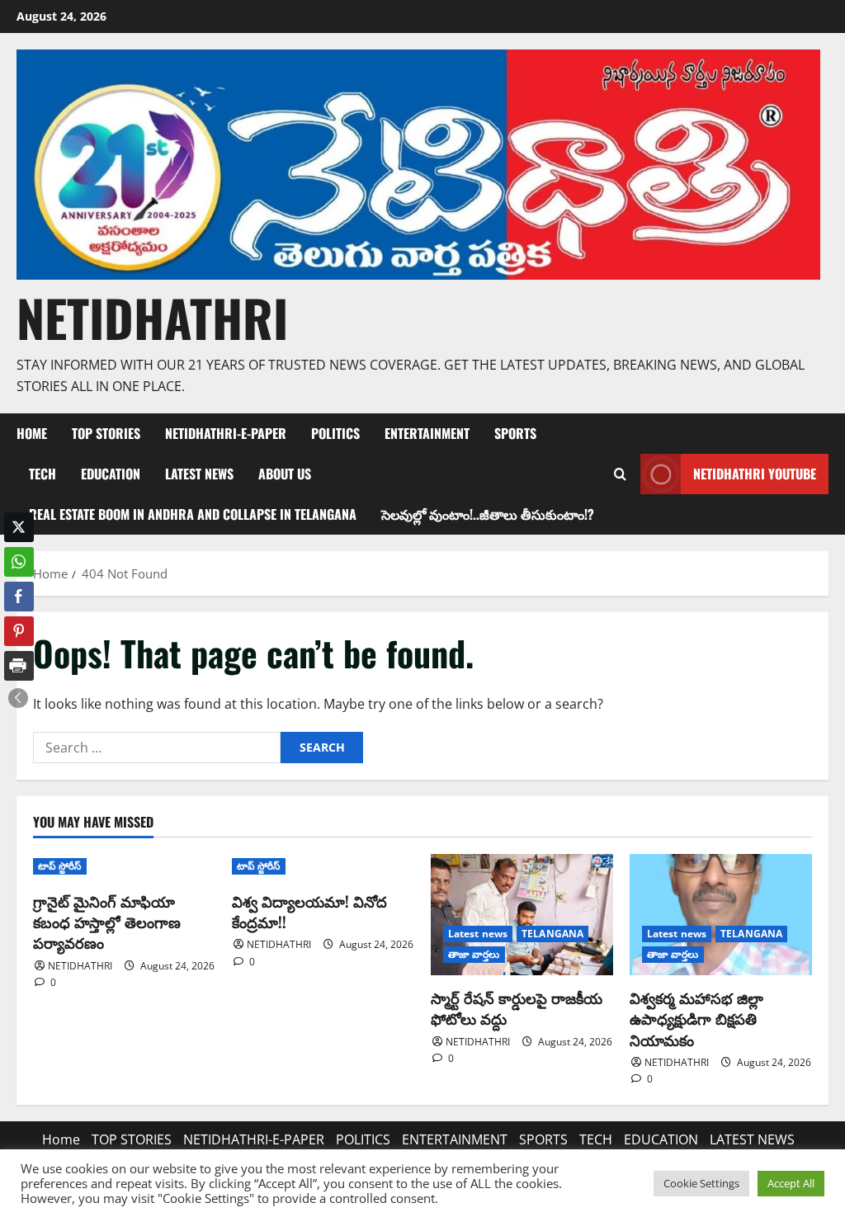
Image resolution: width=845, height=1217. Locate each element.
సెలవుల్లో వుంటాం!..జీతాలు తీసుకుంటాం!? (487, 514)
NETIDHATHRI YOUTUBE (754, 473)
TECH (42, 473)
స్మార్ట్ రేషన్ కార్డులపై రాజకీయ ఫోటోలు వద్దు (516, 1008)
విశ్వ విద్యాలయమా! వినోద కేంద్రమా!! (309, 911)
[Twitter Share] (19, 527)
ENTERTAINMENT (427, 433)
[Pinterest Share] (19, 631)
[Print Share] (19, 666)
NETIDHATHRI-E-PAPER (225, 433)
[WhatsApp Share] (19, 562)
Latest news (477, 934)
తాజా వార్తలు (474, 954)
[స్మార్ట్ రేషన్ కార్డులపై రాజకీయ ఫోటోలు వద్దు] (522, 914)
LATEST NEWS (199, 473)
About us (284, 473)
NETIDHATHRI (152, 317)
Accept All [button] (790, 1183)
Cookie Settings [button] (701, 1183)
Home (32, 433)
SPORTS (515, 433)
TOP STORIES (106, 433)
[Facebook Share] (19, 596)
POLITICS (335, 433)
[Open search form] (619, 474)
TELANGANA (552, 934)
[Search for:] (157, 747)
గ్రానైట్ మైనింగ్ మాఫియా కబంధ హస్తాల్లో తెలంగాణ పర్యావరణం (107, 921)
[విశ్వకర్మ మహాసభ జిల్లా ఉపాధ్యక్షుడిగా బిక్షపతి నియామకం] (721, 914)
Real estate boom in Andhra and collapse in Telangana (192, 514)
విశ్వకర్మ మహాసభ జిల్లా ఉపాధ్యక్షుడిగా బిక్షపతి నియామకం (696, 1018)
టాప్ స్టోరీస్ (60, 866)
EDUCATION (110, 473)
